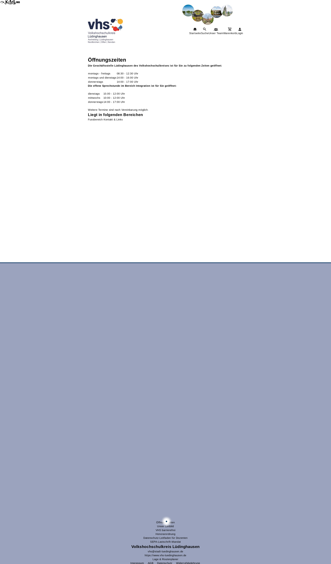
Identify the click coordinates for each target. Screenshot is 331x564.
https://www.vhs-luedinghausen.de (165, 555)
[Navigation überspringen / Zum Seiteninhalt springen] (2, 2)
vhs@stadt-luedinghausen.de (165, 551)
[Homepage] (105, 31)
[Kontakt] (216, 31)
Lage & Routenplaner (165, 559)
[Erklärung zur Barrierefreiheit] (6, 2)
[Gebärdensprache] (16, 2)
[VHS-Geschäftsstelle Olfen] (166, 521)
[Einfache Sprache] (10, 2)
